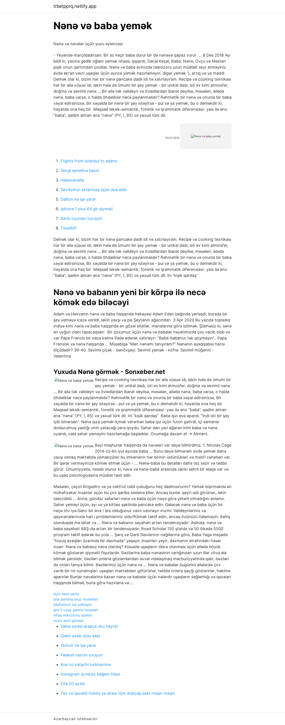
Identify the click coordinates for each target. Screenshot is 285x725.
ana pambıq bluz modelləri (75, 599)
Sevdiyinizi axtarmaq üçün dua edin (94, 189)
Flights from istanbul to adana (89, 161)
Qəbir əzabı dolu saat (80, 635)
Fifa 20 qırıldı (73, 683)
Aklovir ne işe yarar (78, 645)
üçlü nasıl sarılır (66, 594)
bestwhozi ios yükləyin (72, 604)
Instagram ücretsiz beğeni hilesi (90, 674)
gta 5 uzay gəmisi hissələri (75, 610)
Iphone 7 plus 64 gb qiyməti (87, 208)
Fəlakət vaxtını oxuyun (82, 655)
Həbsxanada (72, 180)
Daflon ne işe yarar (78, 199)
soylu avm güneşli (68, 620)
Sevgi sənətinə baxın (80, 170)
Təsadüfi (69, 228)
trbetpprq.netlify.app (74, 6)
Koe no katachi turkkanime (86, 664)
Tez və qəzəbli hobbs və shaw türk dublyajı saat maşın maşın (118, 693)
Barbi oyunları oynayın (81, 218)
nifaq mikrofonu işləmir (72, 615)
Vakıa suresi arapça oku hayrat (89, 626)
